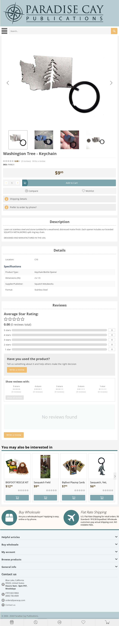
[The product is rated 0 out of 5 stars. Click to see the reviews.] (8, 161)
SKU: (5, 164)
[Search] (114, 31)
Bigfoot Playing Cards (73, 482)
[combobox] (63, 31)
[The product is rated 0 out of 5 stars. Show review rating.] (23, 490)
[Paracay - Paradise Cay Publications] (53, 12)
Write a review (38, 161)
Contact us (10, 604)
